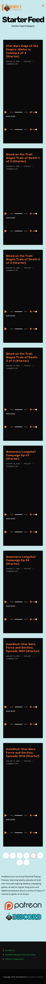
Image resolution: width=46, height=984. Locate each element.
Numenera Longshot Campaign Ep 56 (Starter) (21, 560)
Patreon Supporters (14, 959)
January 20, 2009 (13, 268)
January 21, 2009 (13, 166)
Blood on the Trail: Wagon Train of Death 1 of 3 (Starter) (23, 158)
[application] (23, 112)
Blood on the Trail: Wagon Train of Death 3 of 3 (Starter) (21, 357)
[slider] (36, 114)
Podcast (27, 61)
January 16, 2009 (13, 656)
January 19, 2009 (13, 366)
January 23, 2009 (13, 61)
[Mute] (31, 112)
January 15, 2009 (13, 761)
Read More (10, 116)
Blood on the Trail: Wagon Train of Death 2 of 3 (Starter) (23, 259)
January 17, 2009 (13, 569)
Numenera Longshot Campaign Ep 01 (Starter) (21, 455)
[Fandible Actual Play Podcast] (11, 7)
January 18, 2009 (13, 464)
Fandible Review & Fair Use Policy (20, 954)
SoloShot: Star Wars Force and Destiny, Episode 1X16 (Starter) (22, 752)
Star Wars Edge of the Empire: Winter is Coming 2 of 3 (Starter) (22, 51)
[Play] (5, 112)
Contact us (10, 950)
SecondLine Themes (35, 977)
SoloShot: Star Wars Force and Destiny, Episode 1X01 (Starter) (22, 648)
